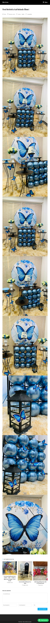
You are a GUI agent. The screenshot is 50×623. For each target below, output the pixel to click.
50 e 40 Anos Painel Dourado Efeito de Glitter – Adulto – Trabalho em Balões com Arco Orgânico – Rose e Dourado (10, 578)
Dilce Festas (5, 2)
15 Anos (19, 14)
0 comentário (29, 14)
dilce (5, 14)
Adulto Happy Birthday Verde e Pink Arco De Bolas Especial (40, 582)
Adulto (23, 14)
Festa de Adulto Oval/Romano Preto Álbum (25, 582)
